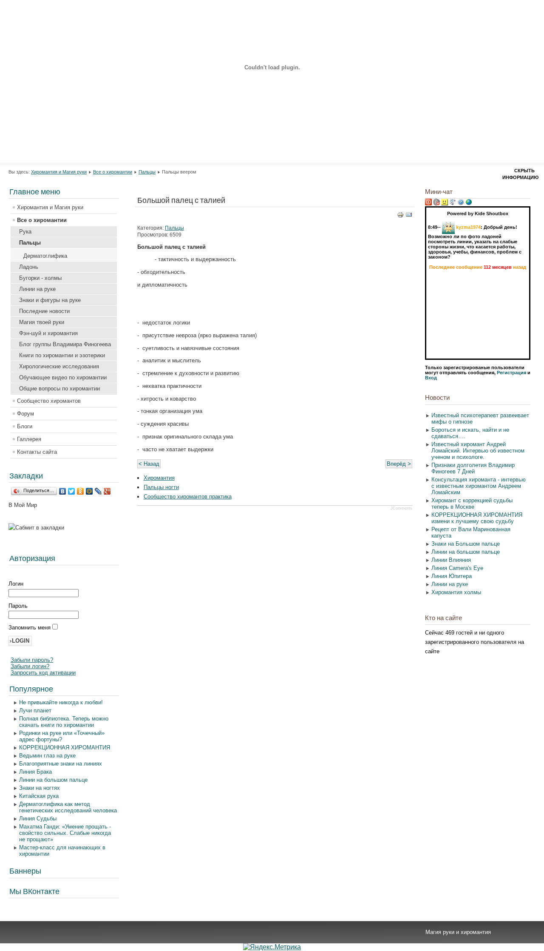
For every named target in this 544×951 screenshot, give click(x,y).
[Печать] (400, 216)
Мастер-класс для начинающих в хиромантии (62, 850)
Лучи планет (35, 710)
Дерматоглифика (45, 256)
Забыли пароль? (32, 660)
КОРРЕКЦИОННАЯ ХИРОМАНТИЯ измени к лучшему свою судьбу (476, 518)
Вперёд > (399, 464)
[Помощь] (460, 203)
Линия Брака (35, 772)
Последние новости (44, 311)
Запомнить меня (30, 627)
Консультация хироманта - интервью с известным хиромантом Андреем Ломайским (478, 485)
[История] (452, 203)
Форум (25, 413)
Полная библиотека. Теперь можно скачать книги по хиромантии (63, 721)
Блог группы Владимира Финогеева (65, 344)
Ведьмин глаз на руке (47, 755)
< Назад (149, 464)
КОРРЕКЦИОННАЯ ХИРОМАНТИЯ (64, 747)
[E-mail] (408, 216)
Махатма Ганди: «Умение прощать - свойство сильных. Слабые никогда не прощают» (65, 833)
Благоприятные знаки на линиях (60, 763)
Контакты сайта (37, 452)
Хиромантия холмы (456, 592)
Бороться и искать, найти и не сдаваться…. (470, 433)
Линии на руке (37, 289)
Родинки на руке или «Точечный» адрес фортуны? (62, 736)
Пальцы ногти (161, 487)
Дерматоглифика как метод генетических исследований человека (68, 807)
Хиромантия (159, 478)
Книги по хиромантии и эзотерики (62, 355)
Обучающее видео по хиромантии (63, 377)
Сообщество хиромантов (49, 401)
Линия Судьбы (38, 818)
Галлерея (29, 439)
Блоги (24, 426)
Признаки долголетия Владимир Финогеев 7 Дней (473, 468)
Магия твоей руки (41, 322)
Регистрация (511, 372)
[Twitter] (71, 491)
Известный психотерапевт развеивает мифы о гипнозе (480, 418)
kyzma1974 (468, 227)
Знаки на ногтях (39, 788)
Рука (25, 231)
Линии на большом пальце (53, 780)
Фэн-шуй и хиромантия (48, 333)
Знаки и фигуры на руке (50, 300)
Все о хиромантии (112, 171)
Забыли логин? (30, 666)
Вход (431, 377)
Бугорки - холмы (40, 278)
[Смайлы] (444, 203)
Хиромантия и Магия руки (59, 171)
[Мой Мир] (89, 491)
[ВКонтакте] (62, 491)
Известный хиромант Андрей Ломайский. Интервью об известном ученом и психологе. (477, 450)
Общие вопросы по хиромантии (59, 388)
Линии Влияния (451, 560)
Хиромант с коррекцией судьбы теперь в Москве (472, 503)
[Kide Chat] (468, 203)
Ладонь (28, 267)
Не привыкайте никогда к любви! (61, 702)
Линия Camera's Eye (457, 568)
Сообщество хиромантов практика (188, 496)
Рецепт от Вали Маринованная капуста (470, 532)
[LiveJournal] (98, 491)
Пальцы (147, 171)
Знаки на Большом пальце (465, 544)
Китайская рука (39, 796)
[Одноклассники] (80, 491)
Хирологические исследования (59, 366)
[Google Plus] (107, 491)
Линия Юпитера (451, 576)
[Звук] (436, 203)
